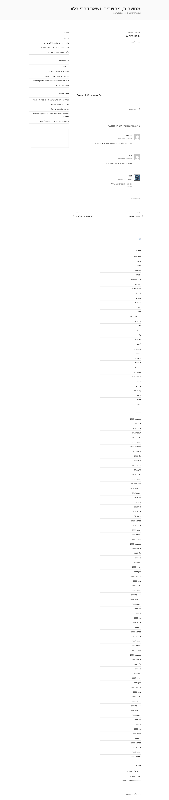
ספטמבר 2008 (135, 599)
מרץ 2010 (137, 516)
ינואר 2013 (137, 428)
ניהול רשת (137, 367)
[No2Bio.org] (130, 240)
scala (139, 266)
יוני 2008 (138, 613)
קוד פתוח (137, 391)
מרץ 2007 (137, 683)
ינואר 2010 (137, 525)
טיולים (138, 330)
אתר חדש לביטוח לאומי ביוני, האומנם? (47, 100)
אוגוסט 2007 (136, 660)
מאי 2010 (137, 507)
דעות (139, 307)
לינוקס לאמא (56, 104)
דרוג (139, 312)
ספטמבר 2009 (135, 544)
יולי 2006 (137, 720)
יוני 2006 (138, 724)
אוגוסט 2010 (136, 493)
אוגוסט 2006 (136, 715)
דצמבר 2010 (136, 475)
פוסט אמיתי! (56, 109)
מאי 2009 (137, 562)
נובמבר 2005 (136, 757)
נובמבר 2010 (136, 479)
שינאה (139, 395)
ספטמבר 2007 (135, 655)
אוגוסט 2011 (136, 451)
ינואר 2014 (137, 424)
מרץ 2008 (137, 627)
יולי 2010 (137, 498)
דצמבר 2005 (136, 752)
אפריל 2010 (136, 512)
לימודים (138, 340)
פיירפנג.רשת (136, 377)
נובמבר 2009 (136, 535)
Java (139, 261)
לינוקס (139, 344)
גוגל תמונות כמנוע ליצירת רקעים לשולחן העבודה (51, 81)
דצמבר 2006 (136, 697)
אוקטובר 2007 (136, 650)
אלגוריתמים (136, 289)
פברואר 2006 (136, 743)
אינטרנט (138, 284)
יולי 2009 (137, 553)
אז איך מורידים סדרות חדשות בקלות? (55, 48)
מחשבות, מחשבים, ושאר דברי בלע (105, 8)
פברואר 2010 (136, 521)
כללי (139, 335)
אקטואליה (137, 293)
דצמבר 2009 (136, 530)
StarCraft (137, 270)
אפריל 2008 (136, 623)
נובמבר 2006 (136, 701)
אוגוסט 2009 (136, 549)
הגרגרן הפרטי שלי (134, 776)
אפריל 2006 (136, 734)
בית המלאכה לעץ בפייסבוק (59, 71)
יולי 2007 (137, 664)
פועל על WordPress (133, 794)
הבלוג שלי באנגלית (134, 771)
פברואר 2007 (136, 687)
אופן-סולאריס (136, 280)
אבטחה (138, 275)
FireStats (137, 256)
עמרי (128, 32)
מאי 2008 (137, 618)
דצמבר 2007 (136, 641)
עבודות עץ (137, 372)
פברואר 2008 (136, 632)
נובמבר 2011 (136, 442)
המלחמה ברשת (135, 317)
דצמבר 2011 (136, 438)
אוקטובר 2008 (136, 595)
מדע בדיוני (137, 349)
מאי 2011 (137, 461)
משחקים (138, 363)
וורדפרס (138, 321)
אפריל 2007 (136, 678)
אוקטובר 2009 (136, 539)
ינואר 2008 (137, 636)
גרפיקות (138, 303)
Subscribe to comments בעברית (56, 43)
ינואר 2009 (137, 581)
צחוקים (131, 109)
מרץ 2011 (137, 470)
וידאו (135, 109)
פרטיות (138, 381)
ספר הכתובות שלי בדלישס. (131, 781)
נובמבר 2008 (136, 590)
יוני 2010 (138, 502)
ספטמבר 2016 (135, 419)
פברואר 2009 (136, 576)
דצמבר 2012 (136, 433)
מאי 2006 (137, 729)
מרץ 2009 (137, 572)
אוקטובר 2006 (136, 706)
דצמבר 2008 (136, 586)
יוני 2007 (138, 669)
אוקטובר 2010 (136, 484)
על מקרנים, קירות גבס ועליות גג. (57, 76)
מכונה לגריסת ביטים (61, 85)
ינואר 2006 (137, 748)
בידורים (138, 298)
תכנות (139, 400)
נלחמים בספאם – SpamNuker (57, 52)
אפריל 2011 (136, 465)
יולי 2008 (137, 609)
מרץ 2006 (137, 738)
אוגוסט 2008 (136, 604)
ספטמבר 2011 (135, 447)
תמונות (138, 404)
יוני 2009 (138, 558)
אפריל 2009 (136, 567)
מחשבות (138, 354)
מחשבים (138, 358)
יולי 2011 (137, 456)
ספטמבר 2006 (135, 711)
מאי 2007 (137, 673)
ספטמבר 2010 (135, 488)
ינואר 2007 (137, 692)
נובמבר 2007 (136, 646)
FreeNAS (65, 67)
